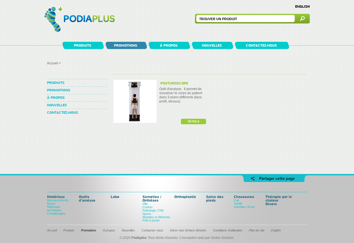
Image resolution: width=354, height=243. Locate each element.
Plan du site (256, 230)
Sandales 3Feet (244, 206)
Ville (145, 203)
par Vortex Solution (219, 238)
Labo (115, 196)
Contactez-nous (261, 45)
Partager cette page (274, 178)
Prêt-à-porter (151, 220)
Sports (146, 213)
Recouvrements (58, 200)
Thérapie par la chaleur (279, 198)
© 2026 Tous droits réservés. (149, 238)
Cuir (236, 200)
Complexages (56, 213)
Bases (51, 203)
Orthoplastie (185, 196)
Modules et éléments (156, 217)
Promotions (125, 45)
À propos (169, 45)
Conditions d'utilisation (227, 230)
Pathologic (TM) (153, 210)
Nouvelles (212, 45)
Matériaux (56, 196)
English (302, 6)
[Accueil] (79, 20)
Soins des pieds (214, 198)
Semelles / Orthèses (151, 198)
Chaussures (244, 196)
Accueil (52, 63)
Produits (82, 45)
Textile (238, 203)
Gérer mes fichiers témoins (188, 230)
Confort (147, 207)
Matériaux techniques (54, 208)
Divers (271, 204)
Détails (193, 121)
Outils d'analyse (87, 198)
